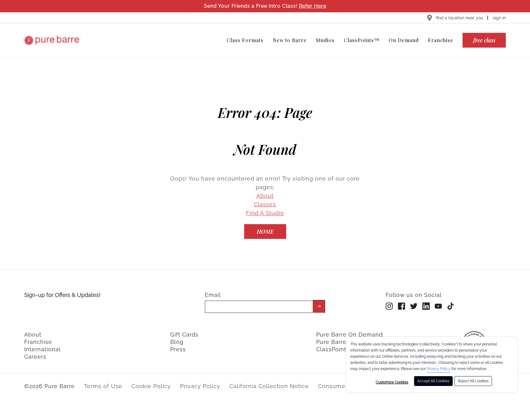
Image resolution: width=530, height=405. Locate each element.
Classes (265, 204)
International (42, 349)
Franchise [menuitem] (440, 40)
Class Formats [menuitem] (245, 40)
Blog (176, 342)
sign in (499, 17)
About (265, 196)
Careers (35, 356)
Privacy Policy (439, 369)
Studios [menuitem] (325, 40)
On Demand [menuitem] (404, 40)
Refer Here (312, 6)
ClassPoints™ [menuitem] (361, 40)
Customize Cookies (392, 382)
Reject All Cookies (473, 381)
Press (178, 349)
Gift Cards (184, 334)
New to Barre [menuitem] (290, 40)
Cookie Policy (151, 386)
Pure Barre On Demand (349, 334)
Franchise (38, 342)
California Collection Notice (269, 386)
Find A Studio (265, 213)
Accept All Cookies (433, 381)
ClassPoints (332, 349)
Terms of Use (103, 386)
